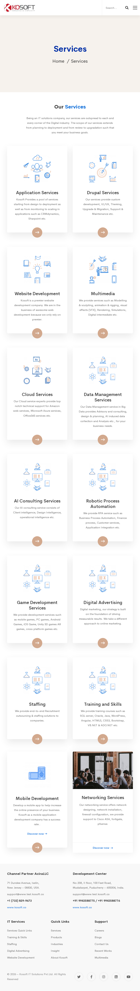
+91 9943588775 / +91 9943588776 (96, 900)
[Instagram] (103, 976)
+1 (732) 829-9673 (19, 900)
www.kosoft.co (16, 907)
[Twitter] (79, 976)
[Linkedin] (116, 976)
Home (58, 61)
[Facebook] (91, 976)
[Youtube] (128, 976)
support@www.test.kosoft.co (25, 894)
